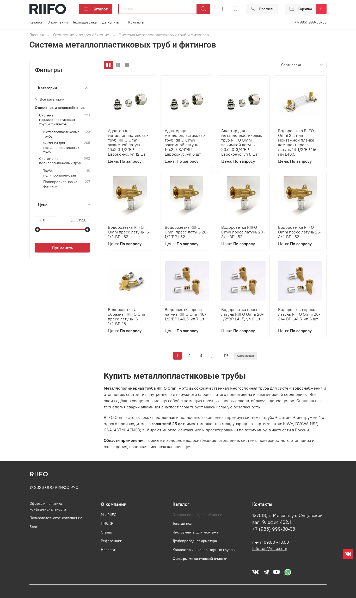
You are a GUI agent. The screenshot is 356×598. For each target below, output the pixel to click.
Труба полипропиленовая (59, 173)
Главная (36, 34)
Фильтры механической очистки (200, 558)
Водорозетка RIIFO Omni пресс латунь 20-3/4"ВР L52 (243, 232)
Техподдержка (84, 22)
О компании (57, 22)
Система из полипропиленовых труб (60, 160)
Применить (62, 247)
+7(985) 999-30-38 (310, 22)
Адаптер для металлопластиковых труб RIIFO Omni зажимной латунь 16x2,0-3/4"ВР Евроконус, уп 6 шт (185, 142)
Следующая (245, 355)
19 (226, 355)
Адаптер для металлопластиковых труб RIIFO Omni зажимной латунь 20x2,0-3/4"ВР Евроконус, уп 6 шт (241, 142)
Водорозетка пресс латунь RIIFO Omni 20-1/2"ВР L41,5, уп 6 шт (242, 314)
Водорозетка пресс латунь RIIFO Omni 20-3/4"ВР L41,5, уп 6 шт (299, 314)
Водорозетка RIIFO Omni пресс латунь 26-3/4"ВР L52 (300, 232)
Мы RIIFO (108, 514)
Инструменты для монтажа (195, 532)
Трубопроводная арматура (195, 540)
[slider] (37, 229)
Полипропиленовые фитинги (60, 184)
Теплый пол (182, 523)
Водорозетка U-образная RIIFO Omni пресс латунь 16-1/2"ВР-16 (128, 316)
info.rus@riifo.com (269, 548)
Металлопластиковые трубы (61, 134)
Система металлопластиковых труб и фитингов (57, 120)
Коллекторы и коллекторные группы (204, 549)
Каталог (100, 8)
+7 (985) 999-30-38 (273, 529)
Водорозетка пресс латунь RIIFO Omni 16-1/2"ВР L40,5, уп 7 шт (185, 314)
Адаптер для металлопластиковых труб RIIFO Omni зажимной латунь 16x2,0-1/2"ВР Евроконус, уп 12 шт (128, 142)
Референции (111, 540)
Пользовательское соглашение (55, 517)
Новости (108, 549)
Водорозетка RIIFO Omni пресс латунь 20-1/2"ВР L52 (186, 232)
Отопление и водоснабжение (81, 34)
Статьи (106, 532)
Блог (33, 526)
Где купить (110, 22)
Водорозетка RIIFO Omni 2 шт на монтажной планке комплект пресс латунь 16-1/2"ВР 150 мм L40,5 (298, 142)
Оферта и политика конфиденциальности (47, 506)
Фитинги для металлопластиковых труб (61, 147)
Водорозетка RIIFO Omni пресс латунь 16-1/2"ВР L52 (129, 232)
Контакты (136, 22)
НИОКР (107, 523)
